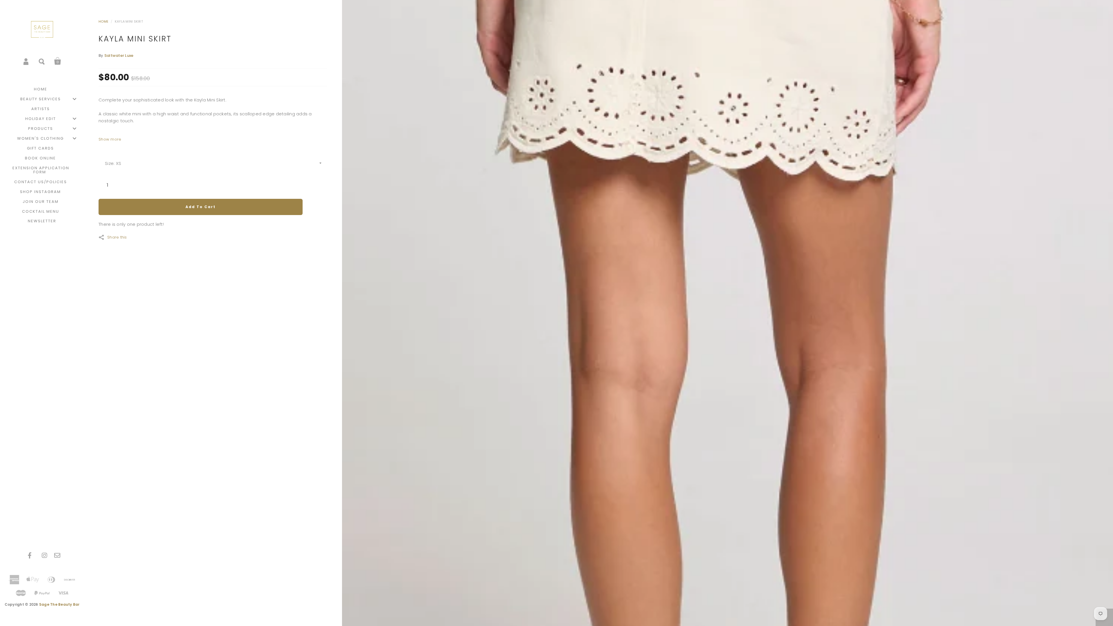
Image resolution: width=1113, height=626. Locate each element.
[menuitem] (42, 89)
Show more (110, 139)
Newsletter (42, 221)
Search (42, 61)
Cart (57, 61)
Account (26, 61)
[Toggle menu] (74, 99)
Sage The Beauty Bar (59, 604)
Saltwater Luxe (119, 55)
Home (103, 21)
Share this (117, 236)
